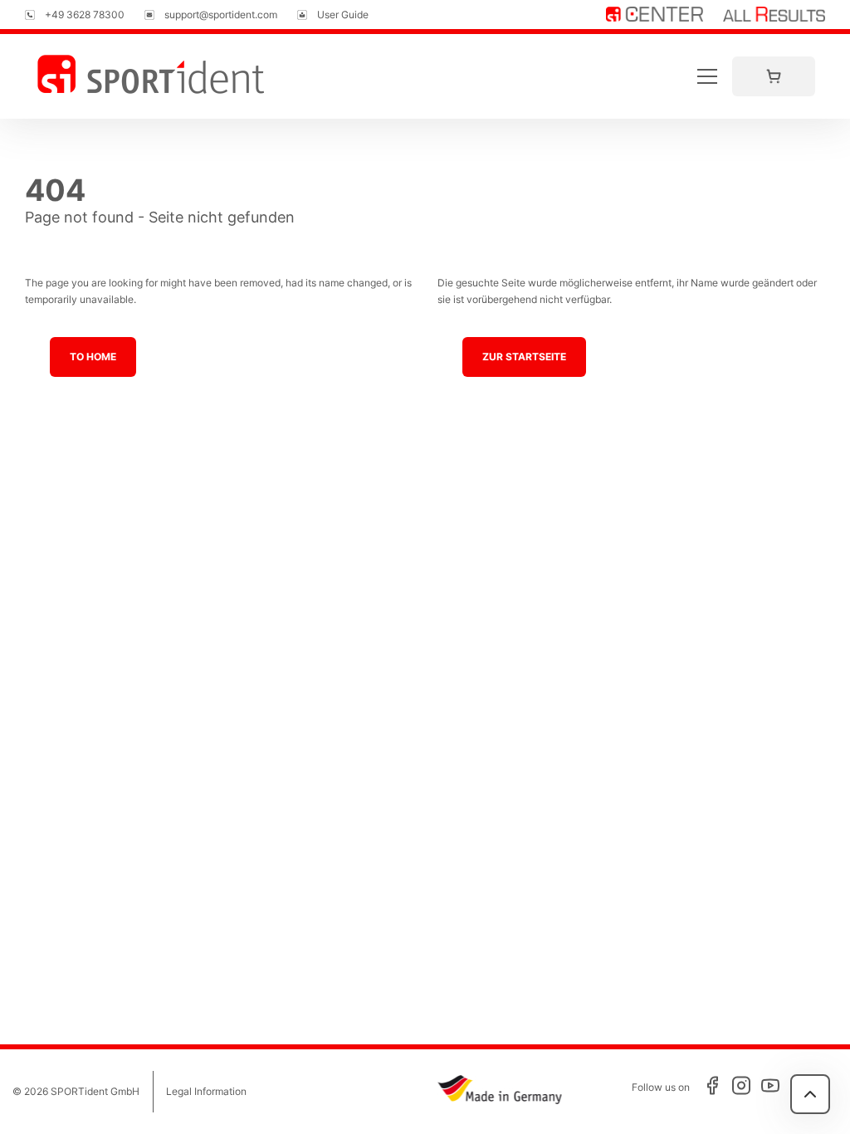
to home (93, 356)
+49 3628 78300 (85, 14)
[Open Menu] (707, 76)
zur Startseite (524, 356)
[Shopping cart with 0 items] (773, 76)
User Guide (343, 14)
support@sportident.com (220, 14)
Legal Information (206, 1091)
